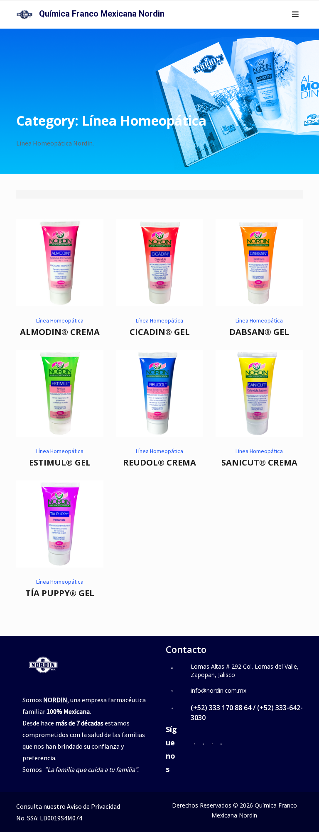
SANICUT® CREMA (259, 462)
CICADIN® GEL (160, 331)
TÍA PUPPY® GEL (59, 593)
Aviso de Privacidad (93, 806)
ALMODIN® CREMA (60, 331)
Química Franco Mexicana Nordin (101, 14)
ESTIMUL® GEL (60, 462)
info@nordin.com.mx (218, 690)
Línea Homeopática (59, 320)
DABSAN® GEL (259, 331)
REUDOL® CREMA (159, 462)
